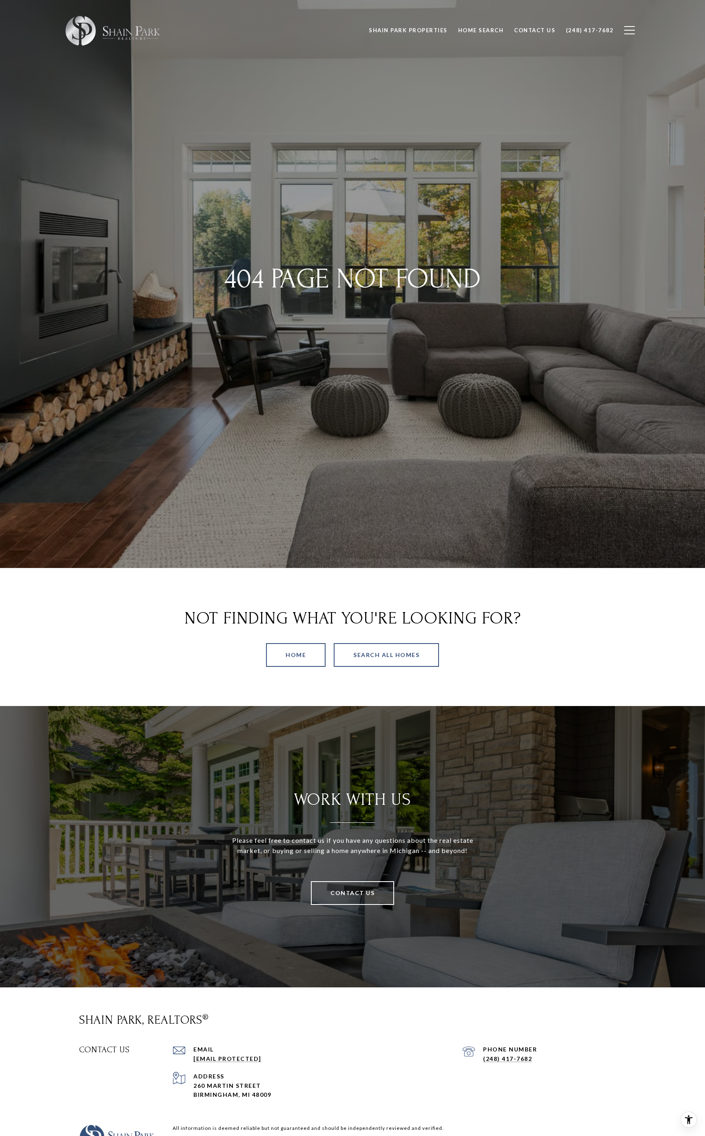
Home (296, 654)
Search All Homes (386, 654)
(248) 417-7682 (507, 1058)
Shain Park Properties (408, 30)
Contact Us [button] (352, 892)
